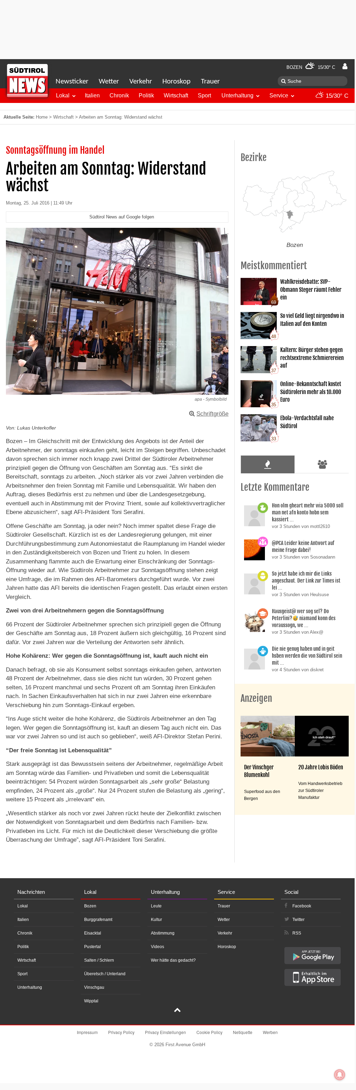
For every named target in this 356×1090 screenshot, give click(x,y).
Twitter (298, 919)
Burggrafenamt (98, 919)
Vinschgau (94, 987)
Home (42, 117)
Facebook (301, 906)
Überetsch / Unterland (105, 973)
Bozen (90, 906)
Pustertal (92, 946)
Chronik (119, 95)
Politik (146, 95)
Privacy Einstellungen (165, 1032)
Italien (92, 95)
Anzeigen (256, 698)
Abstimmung (163, 933)
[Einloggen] (344, 66)
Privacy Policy (121, 1032)
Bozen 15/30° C (310, 67)
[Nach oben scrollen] (177, 1010)
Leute (156, 906)
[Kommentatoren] (323, 464)
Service (278, 95)
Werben (270, 1032)
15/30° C (336, 96)
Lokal (63, 95)
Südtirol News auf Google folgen (121, 216)
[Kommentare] (267, 464)
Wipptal (91, 1001)
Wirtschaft (176, 95)
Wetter (109, 81)
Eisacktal (92, 933)
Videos (157, 946)
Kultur (156, 919)
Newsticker (72, 81)
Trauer (210, 81)
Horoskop (176, 81)
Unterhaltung (237, 95)
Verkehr (140, 81)
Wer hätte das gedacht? (173, 960)
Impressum (87, 1032)
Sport (204, 95)
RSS (296, 933)
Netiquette (242, 1032)
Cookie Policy (209, 1032)
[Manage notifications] (339, 1074)
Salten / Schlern (99, 960)
